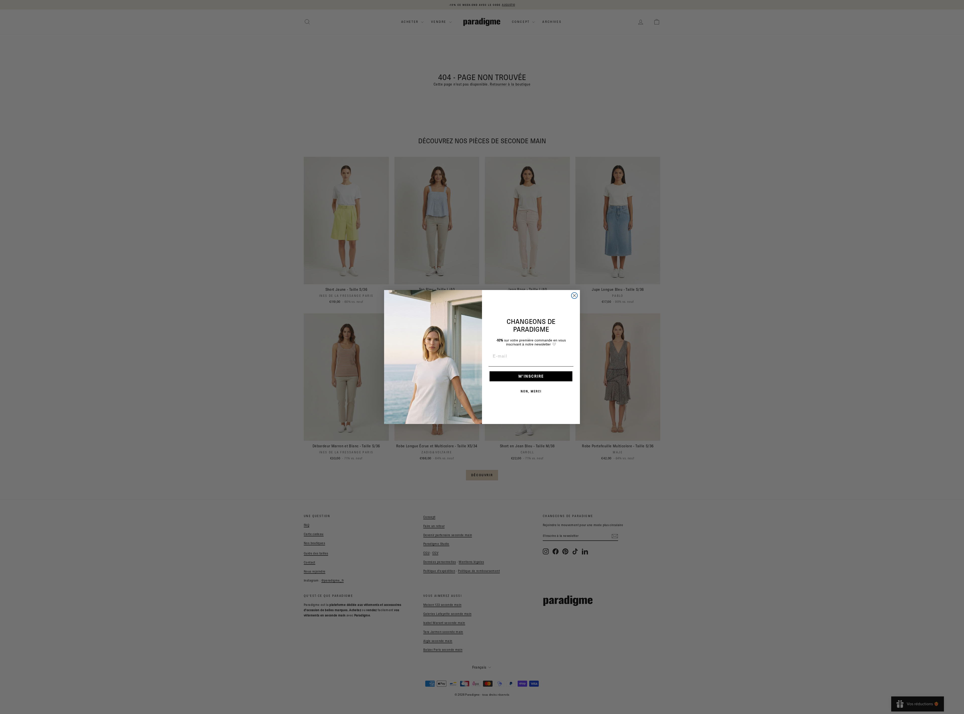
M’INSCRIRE (531, 376)
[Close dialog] (574, 296)
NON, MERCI (531, 391)
